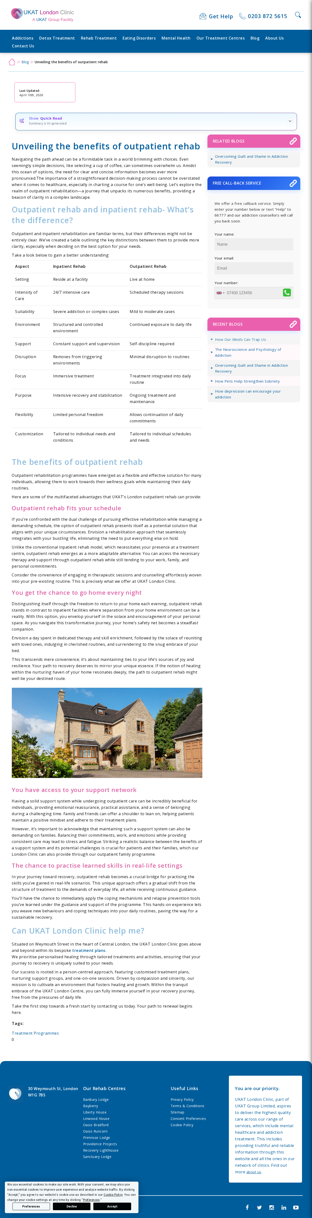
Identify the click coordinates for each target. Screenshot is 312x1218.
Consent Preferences (188, 1118)
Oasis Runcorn (95, 1131)
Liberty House (95, 1112)
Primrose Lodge (96, 1137)
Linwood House (96, 1118)
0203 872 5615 (267, 16)
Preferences (31, 1206)
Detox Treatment (57, 38)
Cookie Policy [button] (113, 1195)
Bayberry (90, 1105)
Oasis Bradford (96, 1125)
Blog (255, 38)
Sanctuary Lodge (97, 1156)
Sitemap (178, 1112)
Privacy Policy (182, 1099)
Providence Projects (100, 1144)
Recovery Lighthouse (101, 1150)
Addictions (22, 38)
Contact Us (23, 46)
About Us (274, 38)
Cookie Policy (182, 1125)
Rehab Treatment (99, 38)
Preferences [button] (91, 1200)
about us (253, 1172)
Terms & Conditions (188, 1105)
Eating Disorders (139, 38)
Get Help (221, 16)
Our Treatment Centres (220, 38)
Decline (72, 1206)
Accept (112, 1206)
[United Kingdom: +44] (220, 293)
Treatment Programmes (35, 1033)
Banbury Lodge (96, 1099)
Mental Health (176, 38)
